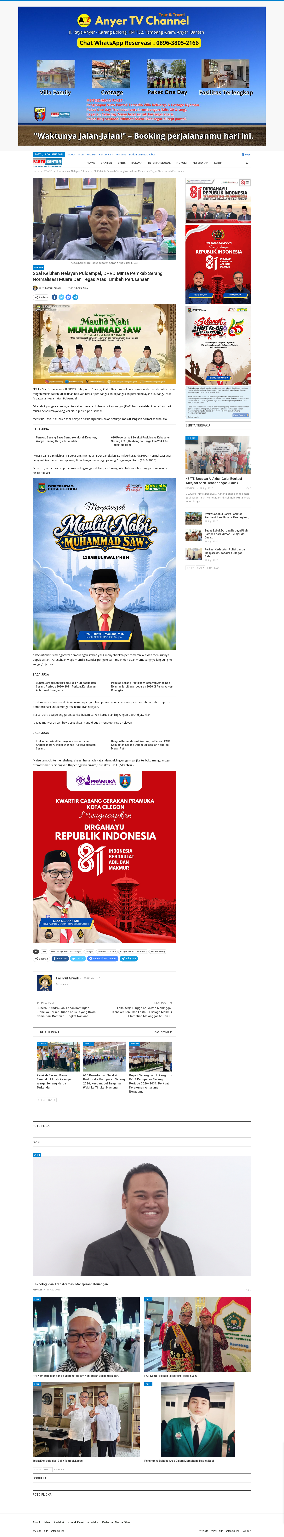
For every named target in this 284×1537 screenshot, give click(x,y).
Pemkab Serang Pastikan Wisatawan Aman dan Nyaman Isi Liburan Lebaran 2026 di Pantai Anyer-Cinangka (142, 686)
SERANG (38, 267)
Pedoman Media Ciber (142, 154)
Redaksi (91, 154)
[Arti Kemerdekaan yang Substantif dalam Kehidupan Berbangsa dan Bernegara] (86, 1334)
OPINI (37, 1155)
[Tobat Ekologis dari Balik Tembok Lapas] (86, 1419)
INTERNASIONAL (159, 162)
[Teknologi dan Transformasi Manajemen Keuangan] (142, 1216)
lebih (218, 162)
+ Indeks (121, 154)
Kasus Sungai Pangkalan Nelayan (66, 951)
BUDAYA (136, 162)
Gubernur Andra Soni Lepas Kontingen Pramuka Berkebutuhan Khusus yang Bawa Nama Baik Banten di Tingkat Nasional (66, 1012)
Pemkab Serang (158, 951)
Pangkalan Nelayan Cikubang (133, 951)
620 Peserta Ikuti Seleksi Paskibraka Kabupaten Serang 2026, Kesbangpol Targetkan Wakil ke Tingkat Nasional (140, 441)
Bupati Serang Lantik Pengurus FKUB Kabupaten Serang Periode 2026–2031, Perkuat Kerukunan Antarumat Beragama (66, 686)
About (71, 154)
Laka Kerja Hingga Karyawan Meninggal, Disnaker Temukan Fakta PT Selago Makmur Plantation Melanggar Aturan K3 (142, 1012)
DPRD (44, 951)
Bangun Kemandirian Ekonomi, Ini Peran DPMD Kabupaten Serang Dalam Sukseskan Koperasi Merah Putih (140, 745)
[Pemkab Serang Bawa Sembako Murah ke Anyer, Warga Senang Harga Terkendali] (58, 1057)
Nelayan (90, 951)
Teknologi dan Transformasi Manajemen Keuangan (70, 1284)
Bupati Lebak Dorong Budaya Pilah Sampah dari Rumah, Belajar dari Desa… (226, 534)
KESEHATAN (200, 162)
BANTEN (106, 162)
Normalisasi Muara (107, 951)
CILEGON (191, 438)
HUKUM (181, 162)
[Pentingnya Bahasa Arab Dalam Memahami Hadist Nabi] (197, 1419)
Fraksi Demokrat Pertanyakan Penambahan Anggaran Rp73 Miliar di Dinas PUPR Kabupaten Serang (66, 745)
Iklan (81, 154)
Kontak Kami (106, 154)
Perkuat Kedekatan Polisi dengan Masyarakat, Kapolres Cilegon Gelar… (225, 553)
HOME (91, 162)
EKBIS (122, 162)
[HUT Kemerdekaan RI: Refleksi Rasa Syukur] (197, 1334)
